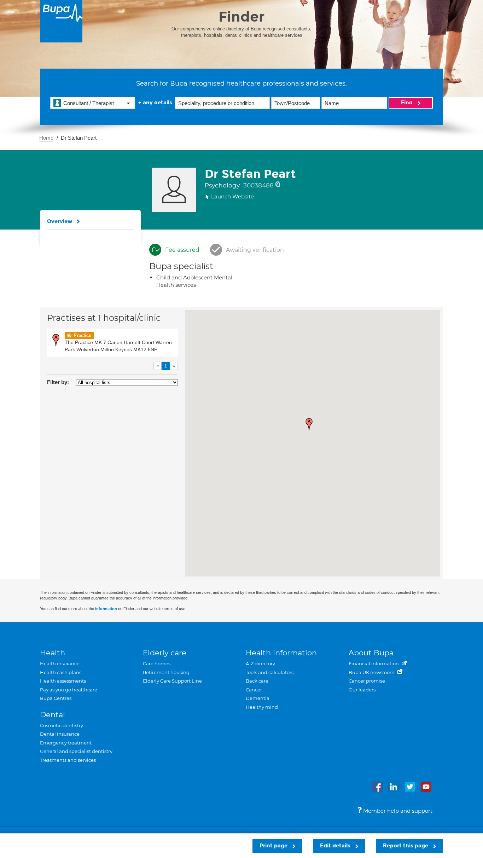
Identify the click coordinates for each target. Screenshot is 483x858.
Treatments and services (68, 760)
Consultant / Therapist (88, 103)
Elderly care (164, 652)
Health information (281, 652)
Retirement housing (166, 672)
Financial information (374, 663)
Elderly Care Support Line (172, 681)
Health (52, 652)
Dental (52, 714)
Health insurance (60, 663)
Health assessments (63, 681)
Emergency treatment (66, 743)
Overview (59, 221)
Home (46, 138)
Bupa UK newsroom (372, 672)
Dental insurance (60, 734)
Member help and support (397, 810)
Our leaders (362, 689)
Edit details (336, 845)
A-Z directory (260, 663)
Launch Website (232, 196)
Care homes (156, 663)
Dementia (257, 698)
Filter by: (58, 382)
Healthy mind (262, 707)
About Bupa (371, 652)
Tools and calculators (269, 672)
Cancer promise (367, 681)
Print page (274, 845)
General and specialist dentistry (76, 751)
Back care (257, 681)
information (106, 609)
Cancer (254, 689)
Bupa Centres (55, 698)
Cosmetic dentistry (61, 725)
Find (407, 102)
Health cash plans (60, 672)
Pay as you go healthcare (68, 689)
